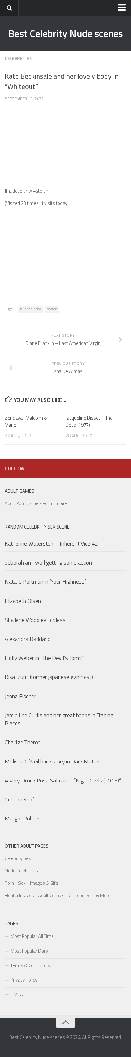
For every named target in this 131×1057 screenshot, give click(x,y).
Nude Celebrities (21, 870)
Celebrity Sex (18, 858)
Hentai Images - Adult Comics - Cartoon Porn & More (58, 895)
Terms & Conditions (30, 965)
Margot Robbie (22, 818)
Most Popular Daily (29, 950)
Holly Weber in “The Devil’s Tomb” (44, 658)
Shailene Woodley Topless (35, 620)
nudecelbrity (30, 309)
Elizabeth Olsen (23, 601)
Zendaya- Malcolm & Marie (26, 421)
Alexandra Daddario (28, 639)
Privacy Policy (23, 980)
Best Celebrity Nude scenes (65, 33)
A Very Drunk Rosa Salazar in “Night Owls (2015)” (63, 780)
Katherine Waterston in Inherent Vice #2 (51, 543)
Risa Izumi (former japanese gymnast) (49, 677)
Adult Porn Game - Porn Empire (36, 503)
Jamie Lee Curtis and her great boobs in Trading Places (59, 719)
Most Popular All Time (32, 936)
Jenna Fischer (20, 696)
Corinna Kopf (19, 799)
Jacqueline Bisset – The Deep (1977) (89, 421)
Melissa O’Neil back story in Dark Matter (52, 761)
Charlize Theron (23, 742)
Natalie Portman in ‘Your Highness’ (45, 581)
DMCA (16, 994)
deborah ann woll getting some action (48, 562)
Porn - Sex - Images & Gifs (31, 883)
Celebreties (18, 58)
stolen (52, 309)
